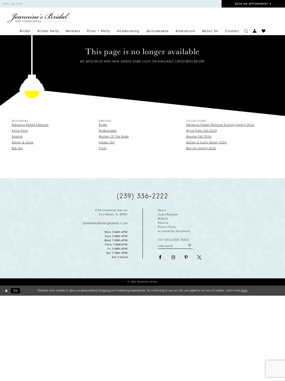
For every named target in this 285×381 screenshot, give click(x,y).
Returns (163, 223)
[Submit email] (189, 245)
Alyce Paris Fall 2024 (201, 130)
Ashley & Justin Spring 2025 (206, 142)
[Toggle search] (246, 31)
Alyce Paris (20, 130)
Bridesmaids (108, 130)
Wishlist (163, 218)
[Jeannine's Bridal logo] (39, 18)
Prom (102, 148)
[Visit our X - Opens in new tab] (199, 257)
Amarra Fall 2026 (199, 136)
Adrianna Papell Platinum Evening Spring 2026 (220, 125)
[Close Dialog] (6, 290)
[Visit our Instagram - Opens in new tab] (173, 257)
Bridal (103, 125)
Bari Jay (17, 148)
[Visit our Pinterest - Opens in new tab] (186, 257)
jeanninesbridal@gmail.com (105, 223)
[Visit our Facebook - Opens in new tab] (160, 257)
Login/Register (168, 214)
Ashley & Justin (23, 142)
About (162, 210)
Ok (15, 290)
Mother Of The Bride (114, 136)
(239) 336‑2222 (142, 196)
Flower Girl (106, 142)
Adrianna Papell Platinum (30, 125)
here (244, 290)
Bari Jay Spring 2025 (201, 148)
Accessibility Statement (174, 231)
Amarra (17, 136)
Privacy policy (167, 227)
